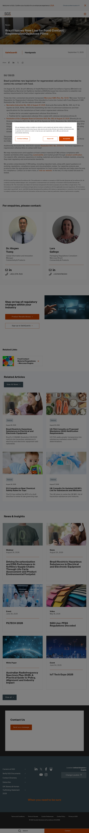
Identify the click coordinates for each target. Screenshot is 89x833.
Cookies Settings (22, 139)
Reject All (50, 139)
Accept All (66, 139)
